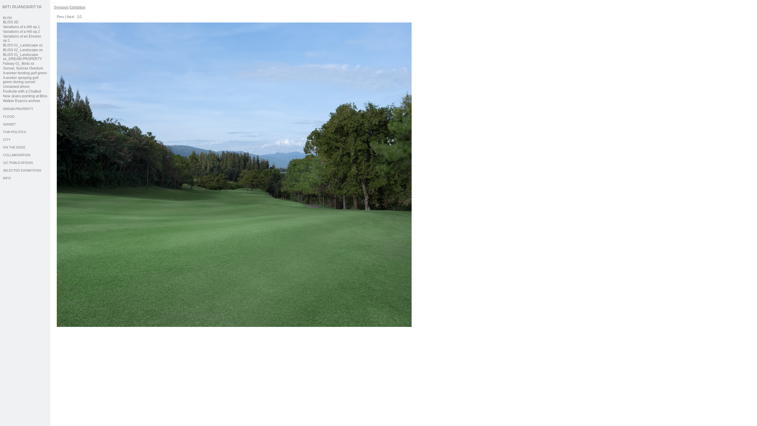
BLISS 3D (11, 22)
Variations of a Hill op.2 (21, 32)
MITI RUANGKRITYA (21, 6)
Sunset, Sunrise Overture (23, 68)
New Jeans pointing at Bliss (25, 96)
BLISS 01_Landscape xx (23, 45)
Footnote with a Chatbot (22, 91)
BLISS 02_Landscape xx (23, 50)
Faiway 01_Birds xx (18, 64)
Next (70, 17)
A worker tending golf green (25, 73)
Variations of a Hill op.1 (21, 27)
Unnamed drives (16, 87)
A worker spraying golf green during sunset (20, 80)
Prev (60, 17)
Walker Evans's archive (21, 101)
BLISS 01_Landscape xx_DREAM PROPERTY (22, 57)
